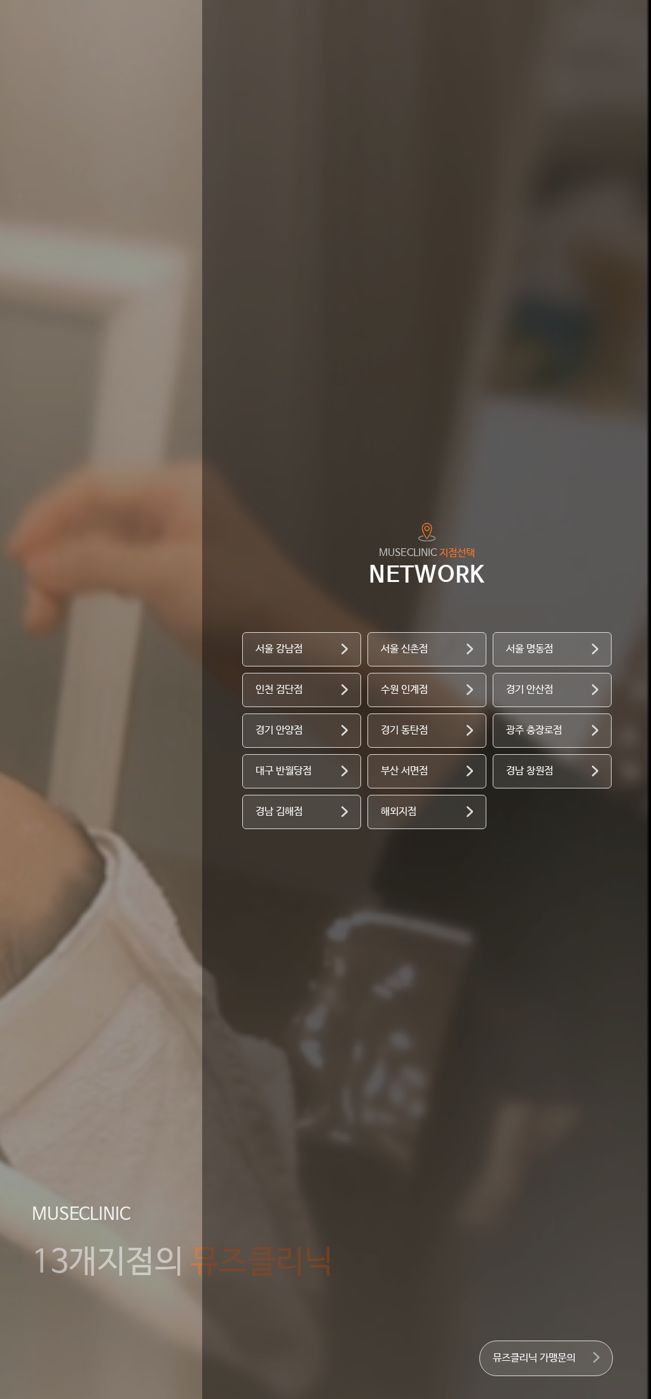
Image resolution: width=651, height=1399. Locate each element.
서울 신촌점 (404, 649)
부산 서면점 (404, 771)
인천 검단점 (279, 690)
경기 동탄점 (404, 730)
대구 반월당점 (284, 771)
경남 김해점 (279, 812)
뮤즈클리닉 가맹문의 (534, 1358)
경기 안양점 (279, 730)
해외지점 (398, 812)
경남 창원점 (529, 771)
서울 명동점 (529, 649)
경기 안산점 (529, 690)
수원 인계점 (404, 690)
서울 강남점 (279, 649)
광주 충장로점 (534, 730)
